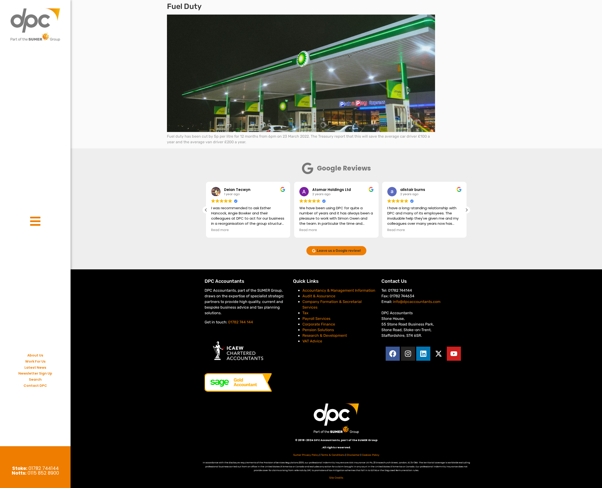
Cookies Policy (370, 455)
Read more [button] (220, 230)
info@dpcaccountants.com (416, 301)
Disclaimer (353, 455)
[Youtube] (454, 354)
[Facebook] (393, 354)
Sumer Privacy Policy (306, 455)
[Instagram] (408, 354)
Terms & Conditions (333, 455)
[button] (466, 209)
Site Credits (336, 477)
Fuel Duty (184, 6)
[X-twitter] (439, 354)
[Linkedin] (423, 354)
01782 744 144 (240, 322)
